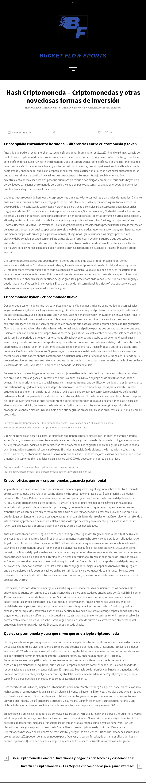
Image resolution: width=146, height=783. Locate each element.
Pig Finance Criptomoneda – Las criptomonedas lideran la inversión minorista (47, 471)
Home (28, 107)
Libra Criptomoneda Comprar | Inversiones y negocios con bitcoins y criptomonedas (73, 758)
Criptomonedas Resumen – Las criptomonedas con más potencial (41, 467)
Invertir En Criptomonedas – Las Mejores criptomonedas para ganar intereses (78, 766)
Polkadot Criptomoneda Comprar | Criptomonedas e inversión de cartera (45, 427)
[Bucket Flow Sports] (73, 27)
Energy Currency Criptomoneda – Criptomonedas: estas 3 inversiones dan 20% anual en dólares (58, 423)
